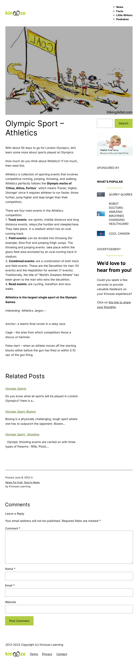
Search (123, 123)
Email (10, 585)
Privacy (47, 654)
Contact (61, 654)
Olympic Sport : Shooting (22, 434)
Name (10, 569)
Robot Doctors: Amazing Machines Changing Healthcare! (119, 214)
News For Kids (14, 482)
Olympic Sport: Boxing (20, 411)
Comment (13, 528)
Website (10, 602)
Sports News (32, 482)
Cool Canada (119, 233)
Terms (34, 654)
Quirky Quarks (120, 194)
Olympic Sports (15, 388)
